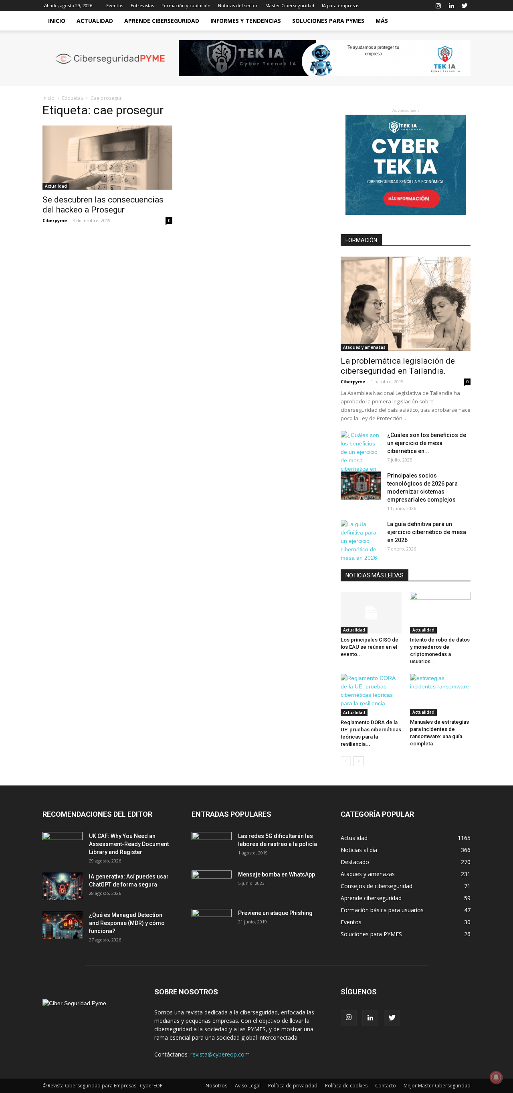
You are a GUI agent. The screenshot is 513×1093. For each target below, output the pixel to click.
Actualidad (95, 20)
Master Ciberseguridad (289, 5)
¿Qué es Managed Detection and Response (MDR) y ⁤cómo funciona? (127, 923)
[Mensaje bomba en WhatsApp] (212, 884)
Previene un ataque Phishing (275, 913)
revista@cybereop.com (220, 1054)
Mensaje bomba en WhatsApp (276, 874)
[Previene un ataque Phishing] (212, 923)
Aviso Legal (248, 1085)
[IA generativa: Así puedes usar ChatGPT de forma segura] (62, 886)
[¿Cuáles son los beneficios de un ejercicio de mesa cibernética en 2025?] (361, 456)
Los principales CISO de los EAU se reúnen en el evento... (369, 647)
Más (382, 20)
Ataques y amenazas (364, 347)
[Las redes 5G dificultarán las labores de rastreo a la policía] (212, 846)
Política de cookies (346, 1085)
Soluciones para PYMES (328, 20)
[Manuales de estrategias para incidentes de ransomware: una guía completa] (440, 695)
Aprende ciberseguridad (161, 20)
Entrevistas (142, 5)
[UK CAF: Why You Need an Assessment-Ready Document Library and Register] (62, 846)
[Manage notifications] (496, 1077)
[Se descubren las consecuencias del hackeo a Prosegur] (107, 157)
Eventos (114, 5)
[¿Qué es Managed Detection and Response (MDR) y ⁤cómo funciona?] (62, 925)
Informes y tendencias (245, 20)
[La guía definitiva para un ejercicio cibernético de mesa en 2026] (361, 541)
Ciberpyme (54, 220)
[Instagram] (438, 5)
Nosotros (216, 1085)
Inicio (56, 20)
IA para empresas (340, 5)
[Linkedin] (451, 5)
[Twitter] (464, 5)
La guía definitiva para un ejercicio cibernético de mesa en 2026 (426, 532)
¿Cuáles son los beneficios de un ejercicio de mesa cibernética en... (426, 443)
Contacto (385, 1085)
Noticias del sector (238, 5)
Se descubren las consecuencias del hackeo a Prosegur (103, 205)
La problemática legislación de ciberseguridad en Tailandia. (398, 366)
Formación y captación (186, 5)
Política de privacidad (292, 1085)
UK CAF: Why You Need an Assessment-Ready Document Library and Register (129, 844)
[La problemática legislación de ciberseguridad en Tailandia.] (406, 304)
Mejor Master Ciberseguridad (437, 1085)
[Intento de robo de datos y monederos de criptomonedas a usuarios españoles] (440, 613)
